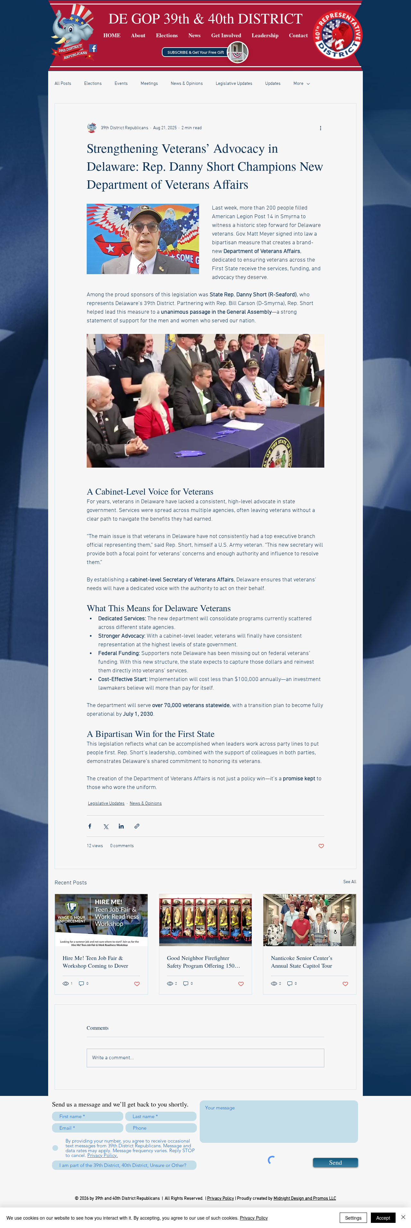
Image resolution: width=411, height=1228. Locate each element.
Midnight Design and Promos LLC (305, 1198)
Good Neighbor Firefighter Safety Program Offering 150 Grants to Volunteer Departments (205, 961)
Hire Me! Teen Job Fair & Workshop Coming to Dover (95, 961)
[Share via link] (137, 826)
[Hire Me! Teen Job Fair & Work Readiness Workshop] (101, 920)
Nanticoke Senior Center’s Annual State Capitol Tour (301, 961)
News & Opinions (187, 83)
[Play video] (205, 401)
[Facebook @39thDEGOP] (93, 48)
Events (121, 83)
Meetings (149, 83)
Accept (383, 1218)
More (298, 83)
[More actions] (320, 128)
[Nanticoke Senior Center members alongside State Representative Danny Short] (309, 920)
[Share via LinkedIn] (121, 826)
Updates (273, 83)
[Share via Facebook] (90, 826)
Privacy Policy (220, 1198)
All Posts (63, 83)
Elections (93, 83)
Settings (353, 1218)
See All (349, 882)
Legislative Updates (234, 83)
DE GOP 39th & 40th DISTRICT (206, 18)
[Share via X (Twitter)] (105, 826)
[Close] (403, 1218)
